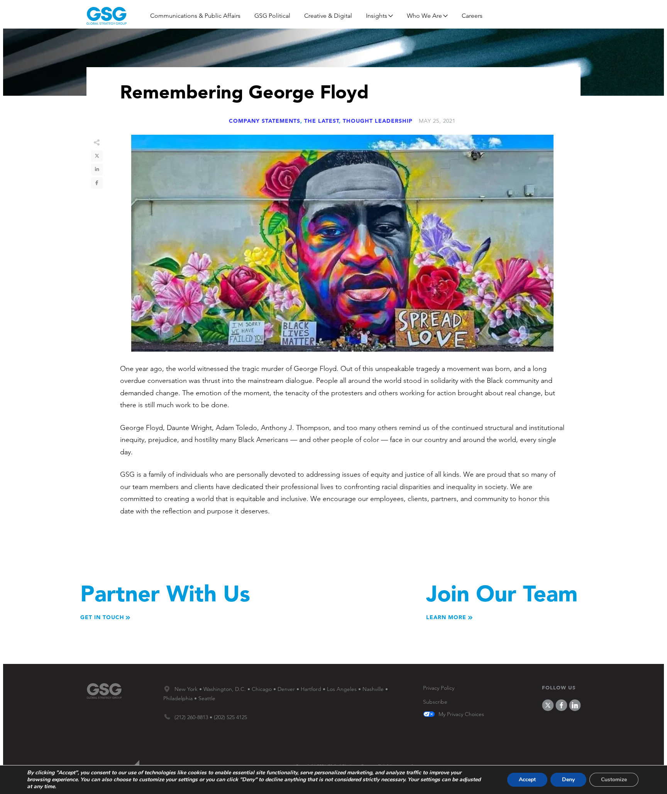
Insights (376, 15)
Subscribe (435, 701)
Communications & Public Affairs (195, 15)
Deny (568, 779)
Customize (614, 779)
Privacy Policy (438, 687)
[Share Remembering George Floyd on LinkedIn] (97, 169)
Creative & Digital (328, 15)
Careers (472, 15)
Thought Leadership (378, 120)
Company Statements (264, 120)
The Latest (321, 120)
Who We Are (424, 15)
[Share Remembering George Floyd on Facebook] (97, 183)
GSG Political (272, 15)
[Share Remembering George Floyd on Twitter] (97, 156)
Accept (527, 779)
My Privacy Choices (461, 714)
